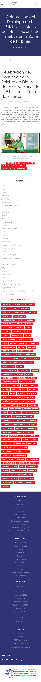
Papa (13, 389)
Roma (3, 251)
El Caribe (4, 268)
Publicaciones (20, 312)
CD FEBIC (6, 335)
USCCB (5, 474)
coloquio (21, 463)
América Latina (8, 366)
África (3, 278)
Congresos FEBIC (20, 595)
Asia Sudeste (28, 163)
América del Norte (7, 294)
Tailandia (32, 405)
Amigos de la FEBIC (8, 288)
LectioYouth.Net (9, 370)
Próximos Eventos (20, 611)
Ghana (24, 358)
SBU (4, 413)
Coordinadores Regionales (20, 528)
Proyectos (7, 312)
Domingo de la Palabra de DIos (14, 169)
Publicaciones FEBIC (20, 605)
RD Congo (22, 389)
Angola (14, 308)
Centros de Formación (20, 592)
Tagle (5, 405)
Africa (20, 569)
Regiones (10, 163)
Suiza (24, 420)
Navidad (18, 451)
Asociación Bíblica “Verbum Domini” (20, 531)
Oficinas (20, 633)
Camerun (20, 432)
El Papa (4, 215)
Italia (22, 362)
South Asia (20, 556)
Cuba (34, 440)
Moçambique (7, 451)
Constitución (8, 432)
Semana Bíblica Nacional (26, 378)
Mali (12, 474)
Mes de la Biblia (18, 166)
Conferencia (8, 459)
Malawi (35, 370)
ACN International (24, 474)
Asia (18, 163)
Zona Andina (5, 232)
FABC (29, 351)
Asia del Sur (5, 199)
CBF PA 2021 (23, 447)
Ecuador (31, 347)
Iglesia (3, 192)
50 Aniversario (20, 304)
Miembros (19, 374)
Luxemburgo (24, 370)
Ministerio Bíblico (10, 478)
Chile (27, 451)
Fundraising (29, 355)
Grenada (32, 471)
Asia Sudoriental (25, 102)
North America (20, 576)
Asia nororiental (6, 225)
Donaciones (20, 622)
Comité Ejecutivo (7, 222)
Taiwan (13, 405)
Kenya (30, 362)
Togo (5, 409)
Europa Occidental (20, 546)
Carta (14, 467)
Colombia (19, 428)
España (5, 401)
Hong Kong (34, 358)
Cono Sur (4, 209)
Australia (6, 440)
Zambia (5, 471)
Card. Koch (33, 436)
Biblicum (20, 324)
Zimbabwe (6, 420)
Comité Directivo (20, 518)
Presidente (5, 196)
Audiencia (19, 482)
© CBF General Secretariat (20, 647)
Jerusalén (20, 459)
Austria (30, 432)
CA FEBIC (27, 331)
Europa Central (6, 202)
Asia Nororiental (26, 382)
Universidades (14, 413)
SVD (23, 401)
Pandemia (32, 424)
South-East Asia (20, 559)
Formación (25, 308)
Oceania (20, 566)
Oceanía (4, 271)
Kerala (22, 478)
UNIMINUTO (30, 482)
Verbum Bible (8, 428)
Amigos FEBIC (17, 335)
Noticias (12, 61)
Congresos (23, 343)
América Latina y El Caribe (10, 284)
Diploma (6, 486)
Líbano (19, 366)
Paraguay (15, 386)
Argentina (7, 316)
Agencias (18, 355)
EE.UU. (25, 413)
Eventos (21, 351)
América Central (9, 339)
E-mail (20, 637)
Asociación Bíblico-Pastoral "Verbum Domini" (17, 291)
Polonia (6, 389)
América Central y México (10, 255)
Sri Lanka (14, 401)
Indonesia (13, 362)
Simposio (30, 401)
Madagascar (31, 467)
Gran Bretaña (32, 459)
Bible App (31, 443)
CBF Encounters (18, 443)
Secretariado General (8, 265)
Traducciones (15, 409)
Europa (3, 219)
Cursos (6, 424)
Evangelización (9, 351)
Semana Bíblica (8, 324)
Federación (5, 212)
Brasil (28, 328)
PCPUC (23, 436)
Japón (30, 478)
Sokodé (21, 393)
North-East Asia (20, 562)
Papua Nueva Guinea (18, 471)
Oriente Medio (6, 242)
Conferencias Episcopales (10, 258)
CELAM (4, 189)
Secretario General (20, 524)
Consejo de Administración (10, 245)
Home (3, 61)
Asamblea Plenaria (29, 386)
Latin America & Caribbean (20, 572)
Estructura (20, 511)
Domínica (21, 347)
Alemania (15, 358)
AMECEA (5, 308)
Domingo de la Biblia (25, 320)
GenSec (5, 358)
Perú (22, 467)
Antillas (32, 312)
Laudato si (14, 436)
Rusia (5, 436)
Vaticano (4, 238)
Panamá (5, 386)
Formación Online (20, 602)
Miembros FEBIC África (9, 206)
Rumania (33, 420)
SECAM (12, 393)
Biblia (22, 316)
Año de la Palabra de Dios (22, 416)
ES (36, 4)
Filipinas (6, 166)
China (5, 343)
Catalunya (17, 331)
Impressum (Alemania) (20, 643)
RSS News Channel (20, 640)
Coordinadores (6, 274)
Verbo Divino (33, 463)
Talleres (6, 416)
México (29, 374)
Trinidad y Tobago (31, 409)
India (4, 362)
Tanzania (22, 405)
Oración (6, 467)
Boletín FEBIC (20, 608)
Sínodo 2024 (7, 482)
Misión (20, 500)
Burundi (6, 443)
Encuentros (7, 374)
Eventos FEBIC (6, 281)
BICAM (3, 186)
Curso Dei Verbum (18, 424)
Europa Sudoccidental (9, 228)
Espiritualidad (8, 463)
